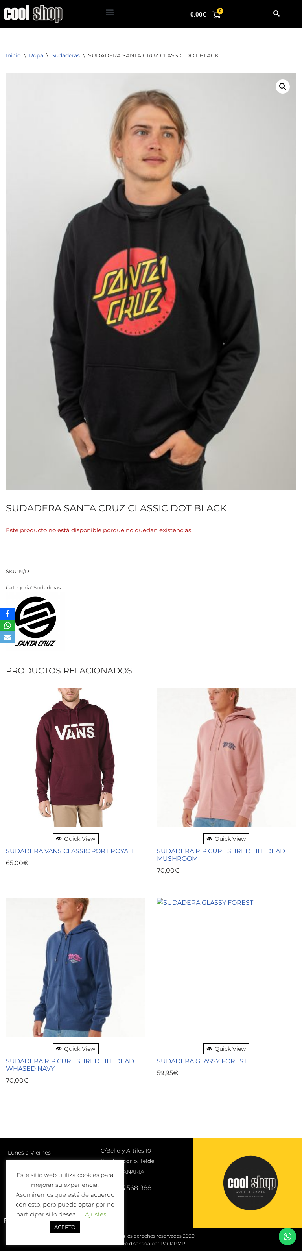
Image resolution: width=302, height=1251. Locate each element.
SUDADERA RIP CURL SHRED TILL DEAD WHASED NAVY (70, 1064)
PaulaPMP (172, 1243)
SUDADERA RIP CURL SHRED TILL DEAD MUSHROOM (221, 854)
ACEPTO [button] (65, 1227)
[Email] (7, 637)
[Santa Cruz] (35, 622)
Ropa (36, 55)
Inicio (13, 55)
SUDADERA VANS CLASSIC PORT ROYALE (71, 851)
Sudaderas (66, 55)
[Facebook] (7, 614)
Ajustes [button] (95, 1214)
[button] (109, 12)
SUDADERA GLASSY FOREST (202, 1061)
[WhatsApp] (7, 625)
